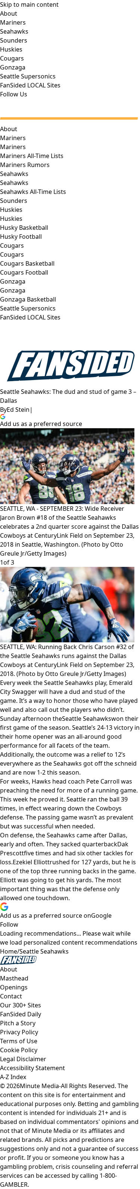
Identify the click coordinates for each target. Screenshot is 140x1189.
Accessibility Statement (32, 1068)
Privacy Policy (19, 1032)
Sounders (13, 201)
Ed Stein (18, 409)
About (8, 129)
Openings (14, 987)
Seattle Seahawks (86, 718)
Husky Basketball (24, 227)
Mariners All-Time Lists (31, 156)
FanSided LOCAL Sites (30, 317)
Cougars (12, 254)
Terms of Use (18, 1041)
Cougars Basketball (27, 263)
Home (8, 951)
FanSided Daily (20, 1014)
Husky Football (21, 236)
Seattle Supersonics (28, 308)
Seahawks (14, 183)
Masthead (14, 978)
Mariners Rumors (25, 165)
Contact (11, 996)
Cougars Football (24, 272)
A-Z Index (13, 1077)
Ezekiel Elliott (31, 862)
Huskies (11, 218)
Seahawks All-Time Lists (33, 192)
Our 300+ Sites (20, 1005)
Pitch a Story (17, 1023)
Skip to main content (29, 4)
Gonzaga (12, 290)
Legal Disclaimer (23, 1059)
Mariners (13, 147)
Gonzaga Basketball (28, 299)
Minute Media (39, 1086)
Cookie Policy (18, 1050)
